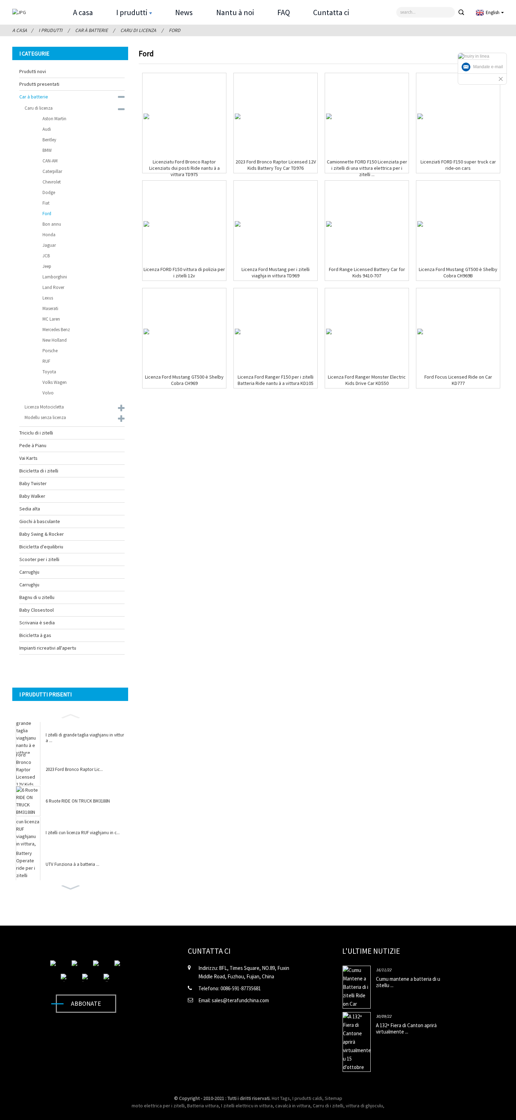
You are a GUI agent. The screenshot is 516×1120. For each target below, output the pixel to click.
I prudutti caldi (307, 1098)
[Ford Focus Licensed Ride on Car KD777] (420, 331)
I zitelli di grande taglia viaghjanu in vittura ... (85, 737)
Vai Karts (28, 458)
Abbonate (86, 1003)
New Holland (54, 340)
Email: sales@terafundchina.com (233, 1000)
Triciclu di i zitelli (36, 433)
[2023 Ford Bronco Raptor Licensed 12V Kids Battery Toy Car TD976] (237, 116)
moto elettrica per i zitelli (158, 1105)
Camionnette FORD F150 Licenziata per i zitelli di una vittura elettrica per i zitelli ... (367, 168)
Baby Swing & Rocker (41, 534)
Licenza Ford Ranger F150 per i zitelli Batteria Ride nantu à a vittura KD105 (275, 380)
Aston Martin (54, 119)
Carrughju (29, 572)
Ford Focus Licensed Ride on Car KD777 (458, 380)
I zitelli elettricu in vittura (247, 1105)
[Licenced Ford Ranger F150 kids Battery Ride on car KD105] (237, 331)
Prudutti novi (32, 71)
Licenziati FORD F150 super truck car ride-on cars (458, 165)
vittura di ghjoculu (364, 1105)
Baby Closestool (36, 610)
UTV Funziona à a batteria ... (72, 864)
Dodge (48, 192)
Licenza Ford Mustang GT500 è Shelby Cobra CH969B (458, 272)
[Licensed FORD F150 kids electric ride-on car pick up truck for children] (329, 116)
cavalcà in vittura (292, 1105)
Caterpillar (52, 171)
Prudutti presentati (39, 84)
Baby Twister (33, 483)
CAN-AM (50, 161)
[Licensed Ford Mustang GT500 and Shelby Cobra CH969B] (420, 224)
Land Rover (53, 287)
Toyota (49, 372)
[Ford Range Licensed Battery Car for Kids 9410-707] (329, 224)
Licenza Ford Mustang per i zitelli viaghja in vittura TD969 (276, 272)
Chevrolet (51, 182)
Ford (174, 30)
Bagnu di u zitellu (36, 597)
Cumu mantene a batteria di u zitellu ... (408, 982)
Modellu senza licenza (45, 417)
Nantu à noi (235, 12)
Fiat (45, 203)
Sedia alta (29, 509)
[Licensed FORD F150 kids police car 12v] (146, 224)
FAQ (283, 12)
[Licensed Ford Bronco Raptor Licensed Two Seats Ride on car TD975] (146, 116)
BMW (47, 150)
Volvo (48, 393)
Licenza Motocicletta (44, 407)
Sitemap (333, 1098)
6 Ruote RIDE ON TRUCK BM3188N (78, 801)
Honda (48, 235)
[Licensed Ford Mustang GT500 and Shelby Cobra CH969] (146, 331)
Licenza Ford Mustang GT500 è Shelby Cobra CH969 (184, 380)
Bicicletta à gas (35, 635)
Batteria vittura (203, 1105)
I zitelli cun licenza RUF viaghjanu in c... (83, 833)
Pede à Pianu (32, 445)
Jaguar (49, 245)
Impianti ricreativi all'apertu (47, 648)
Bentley (49, 140)
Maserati (50, 308)
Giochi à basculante (39, 521)
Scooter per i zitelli (39, 559)
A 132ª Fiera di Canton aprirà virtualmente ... (406, 1028)
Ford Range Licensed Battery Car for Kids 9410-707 (367, 272)
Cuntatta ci (331, 12)
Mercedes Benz (56, 330)
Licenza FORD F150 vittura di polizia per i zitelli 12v (184, 272)
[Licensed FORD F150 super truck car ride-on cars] (420, 116)
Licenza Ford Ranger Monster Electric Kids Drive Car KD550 (367, 380)
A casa (83, 12)
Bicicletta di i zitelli (38, 471)
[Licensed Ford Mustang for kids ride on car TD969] (237, 224)
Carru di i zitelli (328, 1105)
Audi (46, 129)
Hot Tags (281, 1098)
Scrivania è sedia (37, 622)
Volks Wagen (54, 382)
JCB (46, 256)
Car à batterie (91, 30)
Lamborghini (54, 277)
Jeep (46, 266)
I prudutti (131, 12)
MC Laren (51, 319)
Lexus (47, 298)
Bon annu (51, 224)
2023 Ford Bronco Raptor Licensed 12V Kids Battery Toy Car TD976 (276, 165)
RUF (46, 361)
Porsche (50, 351)
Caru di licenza (138, 30)
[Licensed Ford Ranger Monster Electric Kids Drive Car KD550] (329, 331)
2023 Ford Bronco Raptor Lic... (74, 769)
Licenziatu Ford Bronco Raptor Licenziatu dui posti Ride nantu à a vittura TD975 (184, 168)
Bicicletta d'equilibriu (41, 546)
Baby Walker (32, 496)
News (184, 12)
